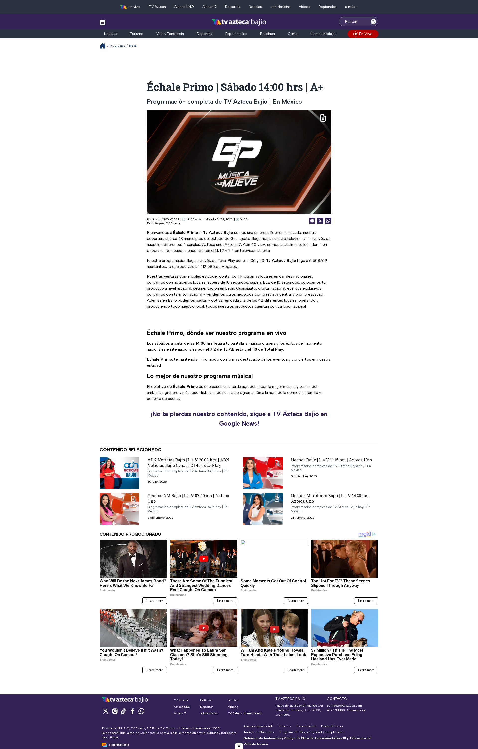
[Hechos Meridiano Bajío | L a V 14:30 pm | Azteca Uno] (263, 509)
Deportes (232, 7)
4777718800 (336, 710)
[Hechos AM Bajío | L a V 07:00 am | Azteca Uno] (119, 509)
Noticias (255, 7)
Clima (292, 34)
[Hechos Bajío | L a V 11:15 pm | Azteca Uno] (263, 473)
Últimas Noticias (323, 34)
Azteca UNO (184, 7)
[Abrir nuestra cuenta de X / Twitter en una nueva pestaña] (106, 711)
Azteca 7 (209, 7)
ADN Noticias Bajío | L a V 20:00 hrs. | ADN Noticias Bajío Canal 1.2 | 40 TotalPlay (188, 462)
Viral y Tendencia (170, 34)
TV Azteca (157, 7)
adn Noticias (280, 7)
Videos (304, 7)
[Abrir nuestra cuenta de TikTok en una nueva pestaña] (123, 711)
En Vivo (366, 33)
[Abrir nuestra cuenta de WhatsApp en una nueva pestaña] (141, 711)
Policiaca (267, 34)
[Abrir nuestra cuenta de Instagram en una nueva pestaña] (115, 711)
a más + (351, 7)
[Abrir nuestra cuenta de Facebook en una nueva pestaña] (132, 711)
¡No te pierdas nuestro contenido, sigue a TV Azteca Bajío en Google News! (239, 418)
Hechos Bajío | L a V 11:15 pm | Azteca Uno (331, 459)
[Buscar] (373, 21)
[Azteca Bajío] (239, 22)
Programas (117, 45)
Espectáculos (236, 34)
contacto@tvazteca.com (344, 705)
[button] (239, 746)
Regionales (328, 7)
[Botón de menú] (102, 22)
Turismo (136, 34)
